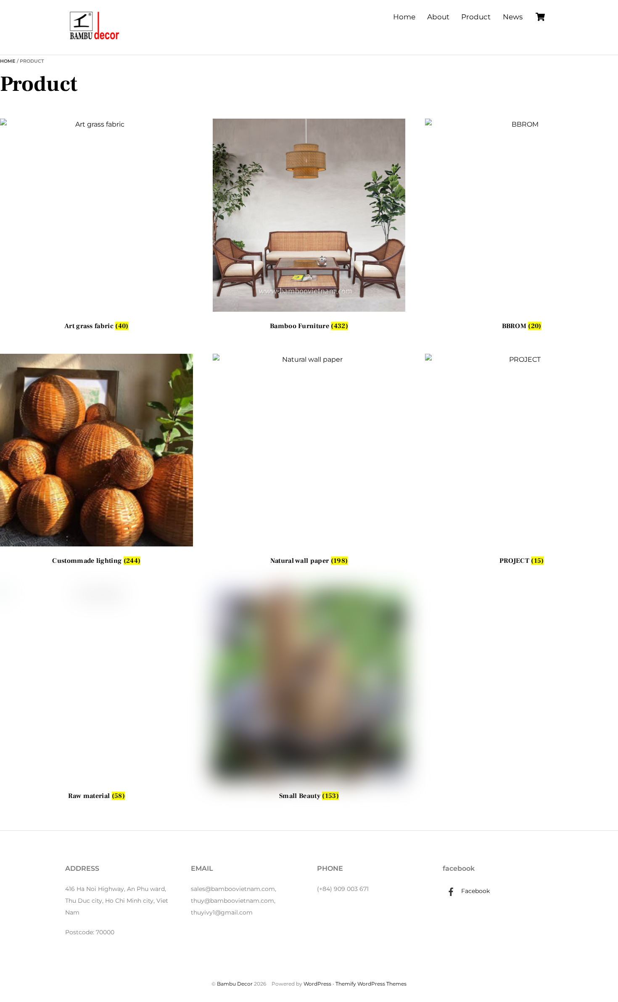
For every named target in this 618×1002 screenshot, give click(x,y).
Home (404, 17)
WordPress (317, 984)
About (438, 17)
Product (476, 17)
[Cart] (540, 16)
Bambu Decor (235, 984)
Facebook (475, 891)
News (513, 17)
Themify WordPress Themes (371, 984)
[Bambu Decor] (94, 40)
